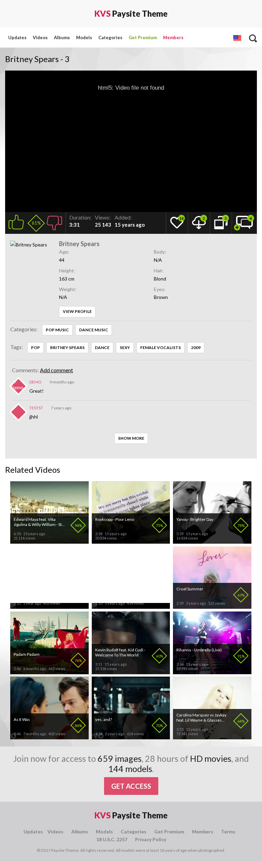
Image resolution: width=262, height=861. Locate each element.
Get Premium (143, 37)
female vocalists (160, 347)
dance (102, 347)
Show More (131, 438)
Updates (17, 37)
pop (35, 347)
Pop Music (57, 329)
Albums (62, 37)
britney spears (67, 347)
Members (173, 37)
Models (84, 37)
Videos (40, 37)
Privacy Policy (150, 839)
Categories (110, 37)
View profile (77, 311)
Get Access (131, 786)
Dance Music (93, 329)
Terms (228, 831)
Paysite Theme (131, 13)
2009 (196, 347)
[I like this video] (18, 221)
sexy (125, 347)
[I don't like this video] (54, 221)
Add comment (56, 370)
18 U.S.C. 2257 (111, 839)
